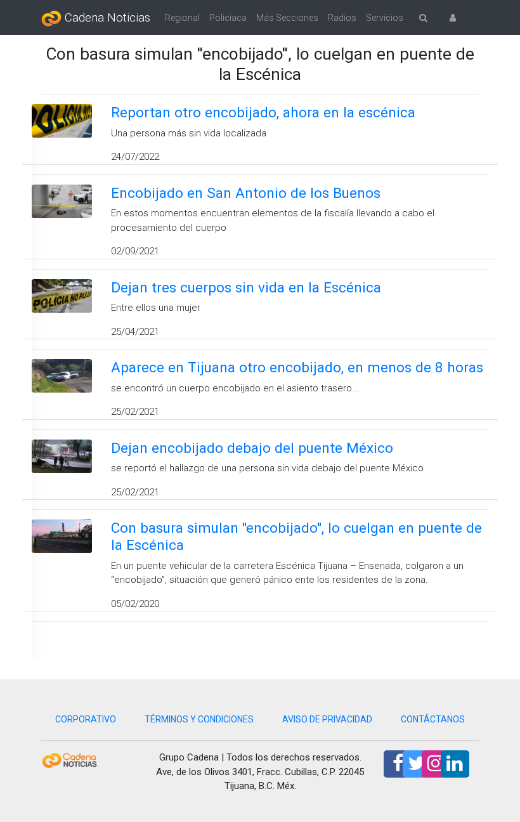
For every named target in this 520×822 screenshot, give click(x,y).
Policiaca (228, 18)
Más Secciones (287, 18)
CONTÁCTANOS (433, 719)
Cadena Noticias (106, 18)
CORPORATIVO (85, 719)
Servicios (384, 18)
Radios (342, 18)
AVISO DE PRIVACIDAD (327, 719)
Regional (182, 18)
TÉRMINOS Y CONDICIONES (199, 719)
